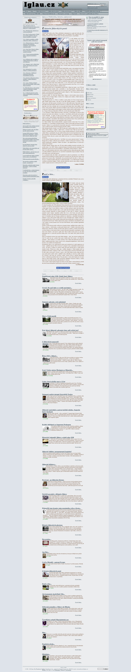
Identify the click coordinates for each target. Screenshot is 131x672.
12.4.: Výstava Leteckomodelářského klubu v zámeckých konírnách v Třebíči (31, 56)
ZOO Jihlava (89, 92)
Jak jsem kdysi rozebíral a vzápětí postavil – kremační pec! (30, 162)
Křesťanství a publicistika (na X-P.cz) (89, 13)
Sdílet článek (45, 31)
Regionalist (74, 13)
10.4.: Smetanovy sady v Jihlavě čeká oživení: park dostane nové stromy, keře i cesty (31, 66)
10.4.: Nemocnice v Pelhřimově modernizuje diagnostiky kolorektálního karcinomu (29, 74)
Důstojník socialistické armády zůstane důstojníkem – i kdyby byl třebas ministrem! (31, 166)
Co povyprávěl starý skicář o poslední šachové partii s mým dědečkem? (31, 156)
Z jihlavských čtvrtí (41, 11)
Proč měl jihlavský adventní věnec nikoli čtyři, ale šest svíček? (30, 145)
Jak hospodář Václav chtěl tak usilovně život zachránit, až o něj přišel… (31, 126)
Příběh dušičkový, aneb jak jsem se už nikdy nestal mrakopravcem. (31, 152)
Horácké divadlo (90, 94)
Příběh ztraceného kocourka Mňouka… (31, 159)
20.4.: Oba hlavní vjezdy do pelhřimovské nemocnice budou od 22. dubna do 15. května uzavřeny (31, 27)
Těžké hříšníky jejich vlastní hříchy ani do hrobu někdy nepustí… (31, 149)
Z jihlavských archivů (53, 11)
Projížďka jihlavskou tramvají (92, 11)
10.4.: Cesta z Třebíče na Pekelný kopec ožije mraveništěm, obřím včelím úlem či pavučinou (31, 84)
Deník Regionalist (90, 107)
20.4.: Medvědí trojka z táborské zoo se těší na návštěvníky (30, 31)
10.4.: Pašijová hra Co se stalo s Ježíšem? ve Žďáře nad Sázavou (30, 70)
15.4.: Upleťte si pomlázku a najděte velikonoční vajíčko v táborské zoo (30, 40)
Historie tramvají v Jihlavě (93, 133)
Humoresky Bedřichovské (48, 13)
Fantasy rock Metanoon (91, 98)
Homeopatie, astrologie (63, 13)
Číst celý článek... (78, 283)
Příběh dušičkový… (27, 123)
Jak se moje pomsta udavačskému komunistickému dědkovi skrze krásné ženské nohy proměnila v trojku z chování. (31, 140)
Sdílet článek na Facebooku (63, 167)
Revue (26, 11)
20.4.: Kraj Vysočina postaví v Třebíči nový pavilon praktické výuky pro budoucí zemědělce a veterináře (31, 36)
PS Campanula (90, 96)
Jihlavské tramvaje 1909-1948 (32, 13)
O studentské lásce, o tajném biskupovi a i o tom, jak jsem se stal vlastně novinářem (31, 171)
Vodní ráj (89, 99)
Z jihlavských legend (66, 11)
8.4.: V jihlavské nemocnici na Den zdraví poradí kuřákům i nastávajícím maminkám (31, 94)
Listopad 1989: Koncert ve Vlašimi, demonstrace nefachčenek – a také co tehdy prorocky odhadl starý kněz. (30, 134)
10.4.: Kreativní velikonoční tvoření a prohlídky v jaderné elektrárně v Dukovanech (31, 79)
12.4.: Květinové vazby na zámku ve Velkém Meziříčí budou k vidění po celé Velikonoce (30, 61)
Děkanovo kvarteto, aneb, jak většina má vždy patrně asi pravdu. (30, 130)
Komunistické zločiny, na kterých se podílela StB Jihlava (97, 136)
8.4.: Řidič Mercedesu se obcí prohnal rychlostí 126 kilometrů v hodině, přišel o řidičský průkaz (31, 89)
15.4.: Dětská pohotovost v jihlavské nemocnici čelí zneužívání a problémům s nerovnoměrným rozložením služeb (30, 45)
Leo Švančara (68, 670)
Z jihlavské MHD (78, 11)
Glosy (31, 11)
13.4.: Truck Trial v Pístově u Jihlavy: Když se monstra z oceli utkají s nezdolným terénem (31, 51)
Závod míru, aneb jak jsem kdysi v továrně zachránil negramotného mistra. (31, 175)
